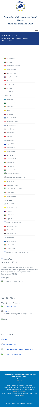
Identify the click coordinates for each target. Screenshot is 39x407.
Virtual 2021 (7, 95)
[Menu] (36, 30)
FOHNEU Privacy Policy (19, 391)
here (22, 396)
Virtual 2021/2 (8, 92)
